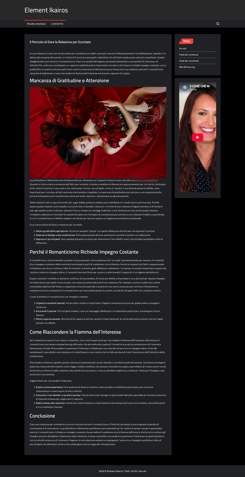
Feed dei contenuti (188, 54)
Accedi (182, 48)
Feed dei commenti (189, 60)
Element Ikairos (46, 10)
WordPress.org (187, 66)
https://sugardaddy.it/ (147, 180)
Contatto (57, 23)
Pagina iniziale (36, 23)
